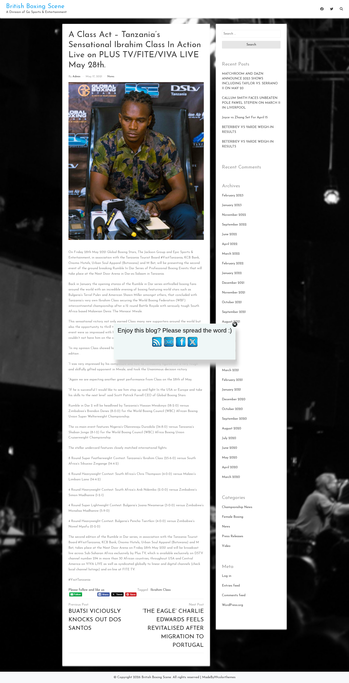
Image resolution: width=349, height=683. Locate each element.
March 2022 (231, 253)
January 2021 (231, 389)
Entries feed (231, 585)
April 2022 (230, 244)
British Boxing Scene (35, 6)
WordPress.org (232, 605)
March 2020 (231, 477)
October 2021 (232, 302)
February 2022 (233, 263)
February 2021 (232, 380)
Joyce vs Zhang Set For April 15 (245, 117)
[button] (341, 9)
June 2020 (229, 448)
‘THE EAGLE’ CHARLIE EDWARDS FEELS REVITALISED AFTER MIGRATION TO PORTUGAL (173, 628)
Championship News (237, 507)
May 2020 (229, 457)
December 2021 (233, 283)
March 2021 (230, 370)
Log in (226, 576)
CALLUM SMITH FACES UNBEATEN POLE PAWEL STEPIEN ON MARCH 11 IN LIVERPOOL (251, 102)
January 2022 (232, 273)
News (110, 76)
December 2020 (233, 399)
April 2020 (230, 467)
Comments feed (233, 595)
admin (76, 76)
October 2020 (232, 409)
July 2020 (229, 438)
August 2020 (231, 428)
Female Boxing (232, 517)
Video (226, 546)
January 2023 (232, 205)
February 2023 (232, 195)
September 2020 (234, 418)
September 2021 (234, 312)
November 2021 (233, 292)
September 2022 (234, 224)
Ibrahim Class (160, 590)
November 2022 (234, 215)
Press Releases (232, 536)
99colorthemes (224, 677)
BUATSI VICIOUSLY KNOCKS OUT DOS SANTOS (94, 620)
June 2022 (229, 234)
